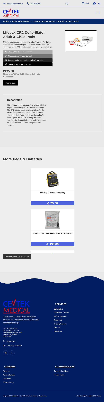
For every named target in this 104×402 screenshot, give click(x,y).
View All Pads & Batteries (17, 257)
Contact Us (7, 379)
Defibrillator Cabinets (61, 313)
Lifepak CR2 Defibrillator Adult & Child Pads (56, 21)
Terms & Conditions (61, 371)
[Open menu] (98, 13)
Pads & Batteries (20, 21)
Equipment (58, 320)
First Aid (57, 328)
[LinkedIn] (99, 3)
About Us (6, 371)
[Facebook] (94, 3)
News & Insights (9, 375)
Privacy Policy (8, 382)
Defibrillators (58, 309)
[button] (85, 3)
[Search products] (66, 3)
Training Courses (60, 324)
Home (6, 21)
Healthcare (58, 331)
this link (51, 399)
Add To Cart (10, 83)
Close (95, 396)
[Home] (11, 13)
